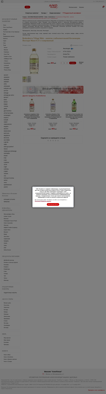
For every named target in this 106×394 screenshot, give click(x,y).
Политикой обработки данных (43, 201)
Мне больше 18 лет (53, 204)
